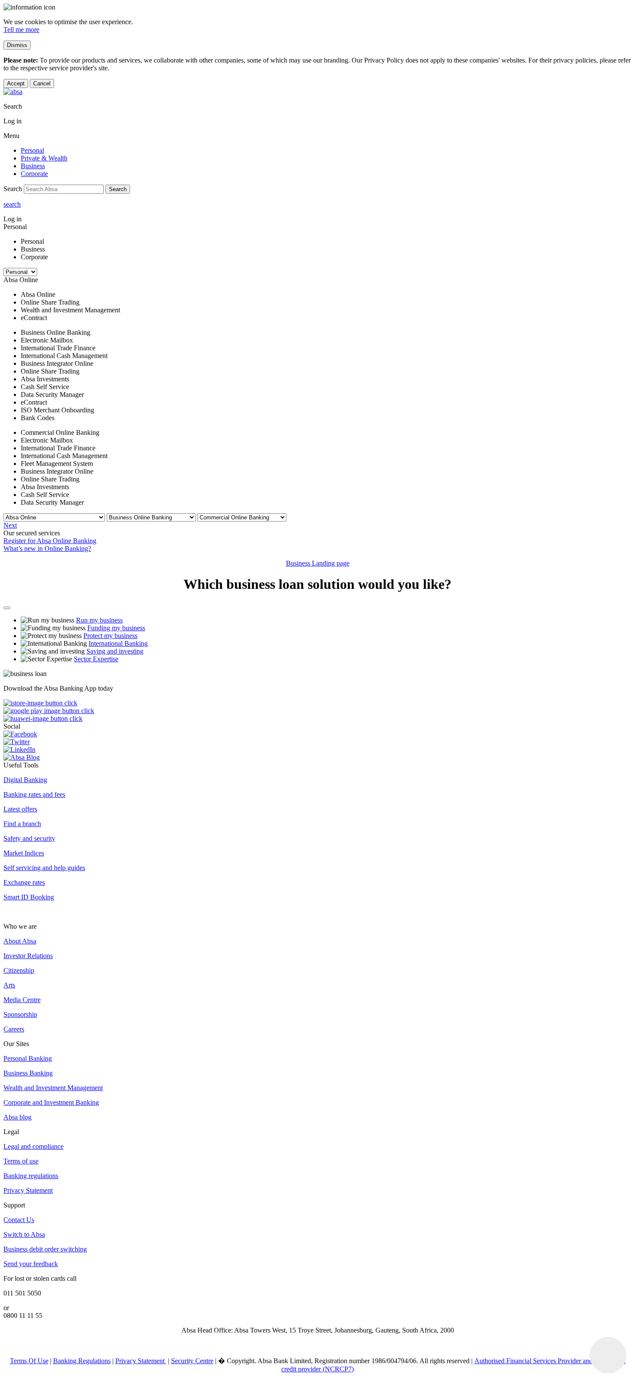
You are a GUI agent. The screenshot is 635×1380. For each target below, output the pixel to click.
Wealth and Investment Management (53, 1087)
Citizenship (18, 970)
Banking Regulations (82, 1360)
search (12, 204)
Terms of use (20, 1161)
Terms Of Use (29, 1360)
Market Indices (23, 853)
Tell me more (21, 29)
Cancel (42, 83)
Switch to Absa (24, 1234)
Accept (16, 83)
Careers (13, 1029)
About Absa (19, 941)
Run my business (99, 620)
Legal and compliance (33, 1146)
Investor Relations (28, 955)
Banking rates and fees (34, 794)
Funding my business (116, 628)
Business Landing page (317, 563)
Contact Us (18, 1219)
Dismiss (17, 45)
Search (118, 189)
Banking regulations (30, 1175)
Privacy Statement (28, 1190)
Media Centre (22, 999)
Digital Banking (25, 779)
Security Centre (192, 1360)
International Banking (118, 643)
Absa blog (17, 1117)
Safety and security (29, 838)
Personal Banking (27, 1058)
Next (10, 525)
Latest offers (20, 809)
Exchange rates (24, 882)
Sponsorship (20, 1014)
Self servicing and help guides (44, 867)
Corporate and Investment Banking (51, 1102)
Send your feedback (30, 1263)
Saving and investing (114, 651)
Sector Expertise (96, 659)
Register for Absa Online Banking (49, 540)
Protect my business (110, 635)
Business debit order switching (45, 1249)
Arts (9, 985)
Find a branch (22, 823)
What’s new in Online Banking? (47, 548)
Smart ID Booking (28, 897)
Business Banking (28, 1073)
